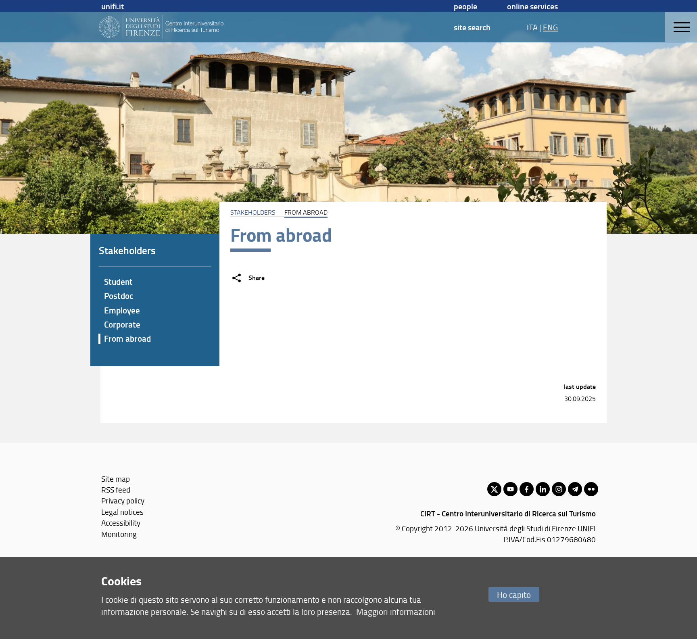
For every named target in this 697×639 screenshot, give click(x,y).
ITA (532, 27)
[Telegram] (575, 489)
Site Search (472, 27)
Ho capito (514, 594)
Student (118, 282)
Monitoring (119, 533)
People (465, 6)
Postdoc (118, 296)
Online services (532, 6)
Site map (115, 478)
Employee (122, 310)
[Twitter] (494, 489)
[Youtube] (510, 489)
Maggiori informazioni (395, 611)
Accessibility (120, 522)
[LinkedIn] (543, 489)
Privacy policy (122, 500)
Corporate (122, 324)
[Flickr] (591, 489)
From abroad (127, 338)
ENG (550, 27)
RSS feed (115, 489)
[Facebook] (527, 489)
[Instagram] (559, 489)
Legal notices (122, 511)
